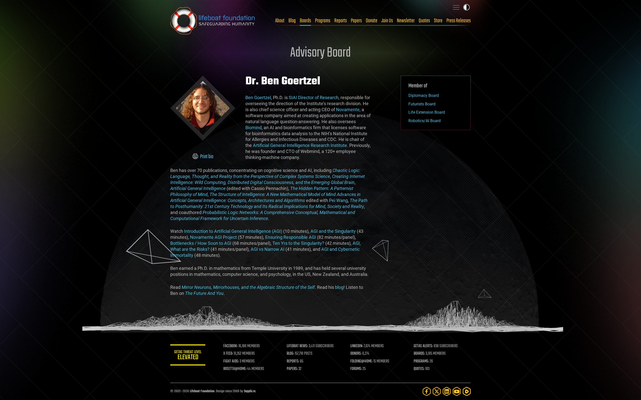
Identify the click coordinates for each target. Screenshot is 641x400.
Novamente (348, 109)
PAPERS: (292, 369)
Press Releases (458, 21)
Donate (371, 21)
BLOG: (290, 353)
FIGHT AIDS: (231, 361)
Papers (356, 21)
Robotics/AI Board (424, 120)
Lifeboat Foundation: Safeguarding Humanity (212, 21)
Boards (305, 21)
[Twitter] (437, 391)
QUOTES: (419, 369)
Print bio (206, 157)
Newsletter (406, 21)
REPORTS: (293, 361)
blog (339, 287)
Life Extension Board (426, 112)
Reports (340, 21)
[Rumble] (467, 391)
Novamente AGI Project (213, 237)
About (279, 21)
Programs (322, 21)
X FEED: (228, 353)
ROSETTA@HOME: (234, 369)
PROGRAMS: (421, 361)
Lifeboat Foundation (202, 391)
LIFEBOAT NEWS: (297, 346)
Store (438, 21)
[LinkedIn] (447, 391)
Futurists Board (421, 104)
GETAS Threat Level (187, 356)
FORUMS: (356, 369)
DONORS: (356, 353)
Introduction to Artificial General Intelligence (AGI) (233, 231)
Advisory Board (320, 53)
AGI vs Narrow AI (267, 249)
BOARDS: (419, 353)
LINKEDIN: (356, 346)
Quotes (424, 21)
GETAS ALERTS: (423, 346)
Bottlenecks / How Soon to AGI (200, 243)
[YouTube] (457, 391)
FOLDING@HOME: (361, 361)
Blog (292, 21)
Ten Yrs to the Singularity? (298, 243)
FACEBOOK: (230, 346)
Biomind (253, 127)
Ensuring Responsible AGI (290, 237)
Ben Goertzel (258, 97)
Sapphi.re (249, 391)
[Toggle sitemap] (456, 7)
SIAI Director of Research (314, 97)
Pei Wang (338, 200)
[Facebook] (427, 391)
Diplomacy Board (423, 95)
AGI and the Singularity (333, 231)
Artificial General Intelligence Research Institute (300, 145)
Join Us (387, 21)
